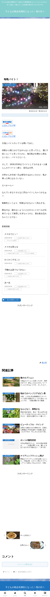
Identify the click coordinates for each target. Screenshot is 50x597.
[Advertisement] (25, 47)
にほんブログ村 (9, 125)
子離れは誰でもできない (15, 270)
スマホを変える (11, 247)
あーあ (7, 283)
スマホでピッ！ (11, 234)
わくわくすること (12, 260)
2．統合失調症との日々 (12, 300)
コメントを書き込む (25, 564)
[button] (45, 411)
